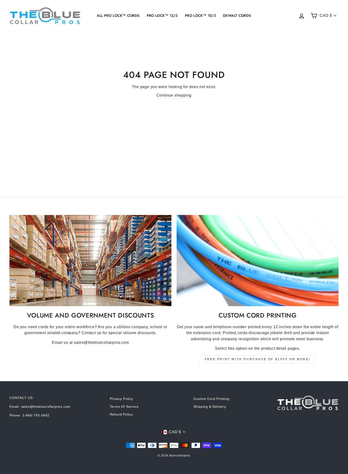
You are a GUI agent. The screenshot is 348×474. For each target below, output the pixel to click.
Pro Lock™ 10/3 (200, 15)
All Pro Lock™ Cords (118, 15)
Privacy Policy (121, 399)
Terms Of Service (124, 406)
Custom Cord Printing (211, 399)
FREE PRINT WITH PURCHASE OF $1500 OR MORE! (257, 359)
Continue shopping (174, 95)
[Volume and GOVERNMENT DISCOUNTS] (90, 260)
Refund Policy (121, 414)
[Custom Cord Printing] (258, 260)
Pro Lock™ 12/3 (162, 15)
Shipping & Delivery (209, 406)
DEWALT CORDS (237, 15)
